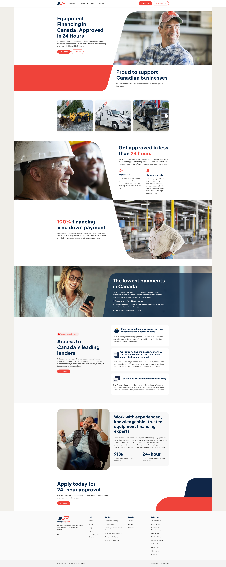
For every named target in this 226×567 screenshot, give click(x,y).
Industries (83, 3)
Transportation (156, 521)
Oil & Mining (155, 551)
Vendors (101, 3)
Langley (131, 528)
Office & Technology (157, 544)
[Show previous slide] (59, 116)
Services (72, 3)
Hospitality (155, 547)
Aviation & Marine (157, 540)
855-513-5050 (161, 3)
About (93, 3)
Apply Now (63, 371)
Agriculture (155, 533)
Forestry (154, 554)
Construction (155, 524)
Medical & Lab (156, 537)
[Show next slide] (166, 116)
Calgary (131, 524)
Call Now (78, 51)
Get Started (145, 3)
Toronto (130, 521)
